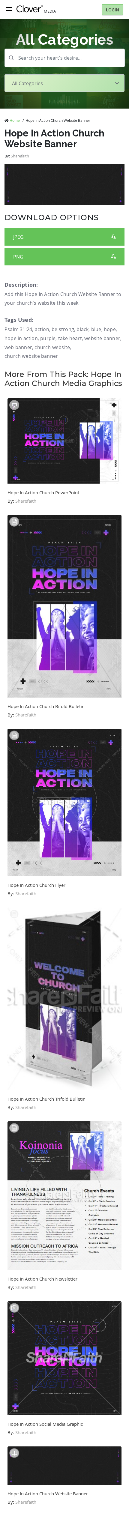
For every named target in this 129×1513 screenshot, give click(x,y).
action (42, 329)
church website (52, 347)
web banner (18, 347)
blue (96, 329)
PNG (18, 256)
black (82, 329)
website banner (102, 338)
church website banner (31, 356)
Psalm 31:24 (18, 329)
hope (110, 329)
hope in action (21, 338)
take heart (70, 338)
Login (112, 10)
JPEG (18, 237)
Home (15, 120)
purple (48, 338)
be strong (63, 329)
